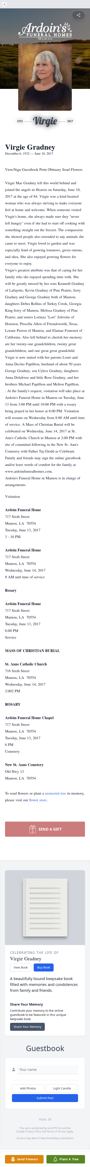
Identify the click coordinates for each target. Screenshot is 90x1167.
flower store (38, 799)
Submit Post (45, 1098)
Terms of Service (56, 1131)
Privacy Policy (33, 1131)
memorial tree (55, 793)
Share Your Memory (27, 1027)
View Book (21, 967)
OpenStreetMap (49, 1138)
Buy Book (43, 967)
